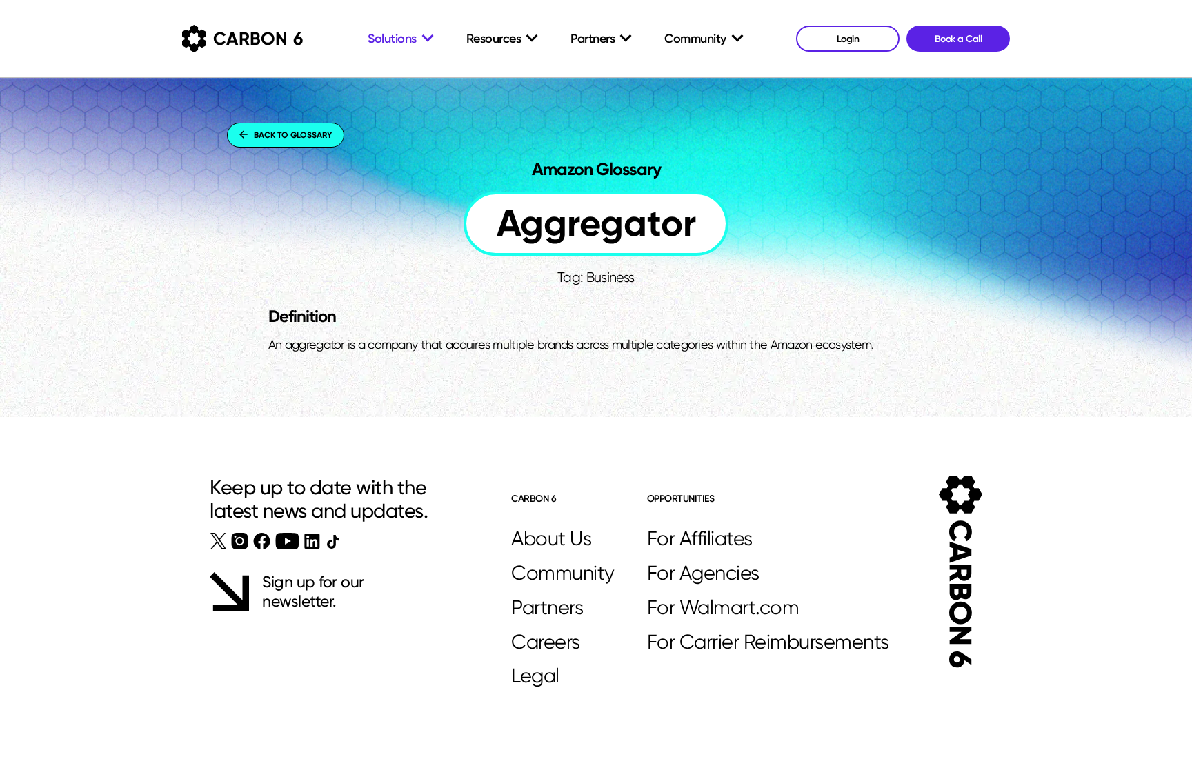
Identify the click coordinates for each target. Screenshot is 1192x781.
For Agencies (703, 573)
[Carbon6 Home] (960, 572)
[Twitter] (218, 541)
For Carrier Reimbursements (768, 641)
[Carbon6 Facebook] (261, 541)
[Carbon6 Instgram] (239, 541)
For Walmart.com (723, 607)
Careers (545, 641)
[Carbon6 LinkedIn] (312, 541)
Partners (547, 607)
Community (563, 573)
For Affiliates (700, 538)
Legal (535, 675)
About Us (551, 538)
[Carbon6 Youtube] (287, 541)
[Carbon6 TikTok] (333, 541)
